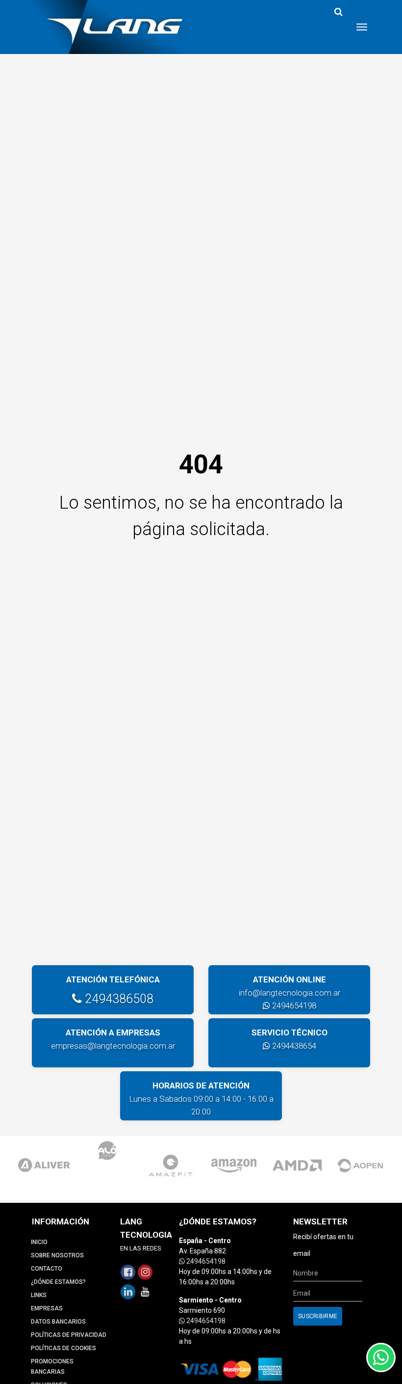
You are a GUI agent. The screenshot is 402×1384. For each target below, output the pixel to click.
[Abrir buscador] (338, 12)
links (39, 1295)
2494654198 (293, 1005)
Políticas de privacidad (68, 1334)
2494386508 (117, 999)
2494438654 (293, 1046)
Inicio (39, 1242)
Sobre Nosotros (57, 1255)
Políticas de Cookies (63, 1348)
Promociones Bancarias (52, 1366)
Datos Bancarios (58, 1321)
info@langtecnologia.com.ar (289, 993)
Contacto (46, 1268)
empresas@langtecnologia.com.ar (113, 1046)
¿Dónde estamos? (58, 1281)
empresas (47, 1308)
